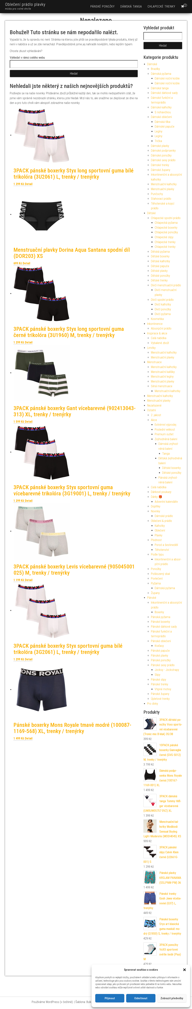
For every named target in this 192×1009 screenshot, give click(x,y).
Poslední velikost (165, 429)
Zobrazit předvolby (171, 998)
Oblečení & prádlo (161, 521)
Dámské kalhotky (161, 107)
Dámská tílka (162, 122)
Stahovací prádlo (161, 198)
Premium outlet (164, 434)
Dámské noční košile (167, 78)
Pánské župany (160, 694)
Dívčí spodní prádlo (162, 300)
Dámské (152, 64)
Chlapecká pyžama (166, 222)
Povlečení (157, 578)
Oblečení (160, 530)
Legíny (158, 131)
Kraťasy (159, 646)
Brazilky (155, 69)
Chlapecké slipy (164, 237)
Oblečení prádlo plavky (25, 4)
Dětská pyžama (160, 251)
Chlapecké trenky (161, 6)
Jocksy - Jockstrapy (167, 670)
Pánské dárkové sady (164, 626)
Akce (154, 420)
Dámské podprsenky (163, 150)
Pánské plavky (159, 655)
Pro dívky (152, 703)
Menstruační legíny (162, 376)
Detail (28, 184)
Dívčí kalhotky (163, 304)
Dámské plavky (160, 146)
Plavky (158, 535)
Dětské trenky (159, 280)
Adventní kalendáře (166, 501)
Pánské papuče (160, 650)
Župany (155, 593)
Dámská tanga (131, 6)
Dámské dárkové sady (164, 93)
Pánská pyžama (160, 617)
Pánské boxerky (160, 622)
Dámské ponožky (161, 155)
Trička (158, 141)
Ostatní (151, 410)
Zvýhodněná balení (166, 439)
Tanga (166, 453)
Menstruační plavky (162, 189)
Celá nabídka (158, 338)
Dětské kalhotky (160, 261)
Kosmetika (157, 319)
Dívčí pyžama (163, 314)
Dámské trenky (160, 165)
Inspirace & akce (157, 333)
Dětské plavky (159, 271)
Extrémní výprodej (165, 424)
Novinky (155, 511)
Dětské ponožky (160, 275)
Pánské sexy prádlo (163, 665)
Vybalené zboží (160, 343)
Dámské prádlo (164, 516)
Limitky (151, 348)
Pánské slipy (158, 679)
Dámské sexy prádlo (163, 160)
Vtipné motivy (163, 689)
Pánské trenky (159, 684)
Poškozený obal (160, 574)
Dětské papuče (160, 266)
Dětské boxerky (160, 256)
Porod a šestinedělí (166, 545)
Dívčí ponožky (163, 309)
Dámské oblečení (161, 117)
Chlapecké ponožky (166, 232)
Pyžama (156, 583)
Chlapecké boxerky (166, 227)
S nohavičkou (163, 112)
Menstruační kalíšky (163, 372)
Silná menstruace (161, 386)
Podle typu (157, 554)
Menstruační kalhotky (164, 184)
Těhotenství (162, 550)
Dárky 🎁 (156, 497)
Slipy (157, 674)
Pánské (151, 597)
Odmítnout (140, 998)
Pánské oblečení (161, 641)
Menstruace (154, 362)
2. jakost (156, 415)
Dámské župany (160, 170)
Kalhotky (160, 526)
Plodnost (156, 540)
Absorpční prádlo (161, 328)
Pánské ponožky (102, 6)
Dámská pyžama (161, 74)
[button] (184, 970)
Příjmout (110, 998)
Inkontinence (155, 324)
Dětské (151, 213)
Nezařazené (154, 405)
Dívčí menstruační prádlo (166, 285)
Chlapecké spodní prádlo (166, 218)
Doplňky (155, 506)
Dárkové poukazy (161, 492)
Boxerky (159, 612)
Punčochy (157, 194)
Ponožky (156, 569)
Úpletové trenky (160, 699)
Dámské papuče (164, 126)
